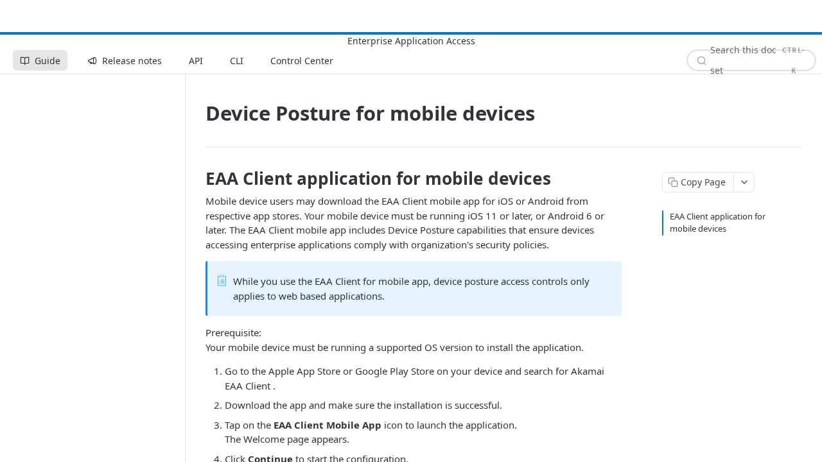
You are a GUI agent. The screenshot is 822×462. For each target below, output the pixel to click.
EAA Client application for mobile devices (717, 222)
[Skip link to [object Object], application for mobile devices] (196, 178)
